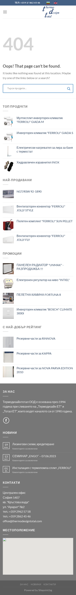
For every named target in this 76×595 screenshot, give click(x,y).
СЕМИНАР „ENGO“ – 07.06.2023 (34, 456)
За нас (24, 584)
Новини (36, 584)
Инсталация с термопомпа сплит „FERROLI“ (41, 468)
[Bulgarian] (48, 2)
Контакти (50, 584)
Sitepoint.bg (45, 590)
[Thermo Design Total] (52, 12)
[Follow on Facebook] (6, 420)
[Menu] (5, 11)
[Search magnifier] (68, 89)
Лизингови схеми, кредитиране (33, 444)
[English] (55, 2)
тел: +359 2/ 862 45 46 (27, 2)
